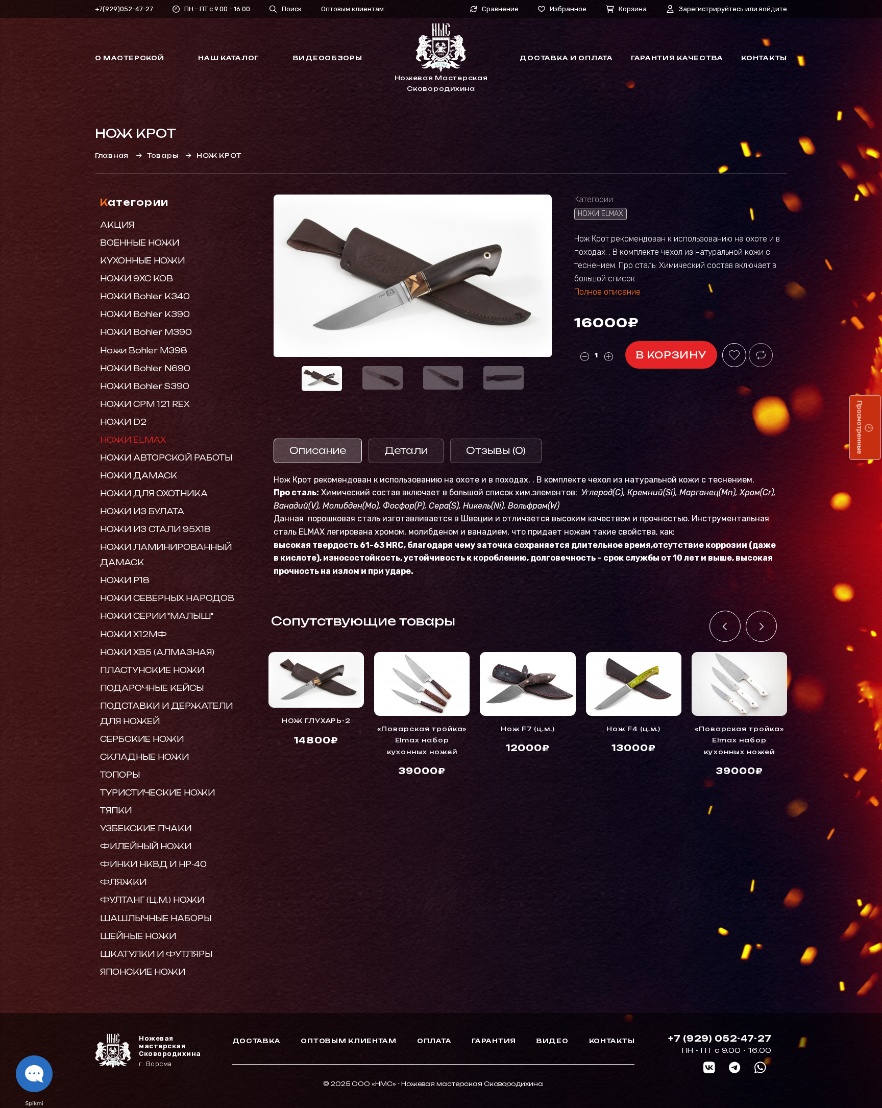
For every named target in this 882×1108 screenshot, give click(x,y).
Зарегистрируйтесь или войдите (733, 9)
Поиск (292, 9)
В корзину (671, 354)
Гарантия (494, 1041)
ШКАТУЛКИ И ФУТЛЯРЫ (156, 954)
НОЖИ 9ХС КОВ (136, 278)
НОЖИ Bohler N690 (145, 368)
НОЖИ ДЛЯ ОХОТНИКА (154, 493)
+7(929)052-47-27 (124, 9)
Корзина (633, 9)
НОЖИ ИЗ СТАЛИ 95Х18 (155, 529)
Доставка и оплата (566, 58)
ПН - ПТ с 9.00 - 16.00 (217, 9)
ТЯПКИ (116, 810)
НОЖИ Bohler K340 (145, 296)
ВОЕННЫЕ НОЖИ (139, 243)
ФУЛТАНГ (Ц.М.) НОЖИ (152, 900)
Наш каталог (228, 58)
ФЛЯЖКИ (123, 882)
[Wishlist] (734, 355)
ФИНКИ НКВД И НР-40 (153, 864)
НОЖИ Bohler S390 (144, 386)
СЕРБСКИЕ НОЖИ (142, 739)
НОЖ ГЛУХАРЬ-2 (316, 721)
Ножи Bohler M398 (143, 350)
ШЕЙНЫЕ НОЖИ (138, 936)
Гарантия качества (677, 58)
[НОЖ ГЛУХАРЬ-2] (316, 680)
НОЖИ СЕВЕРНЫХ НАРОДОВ (167, 598)
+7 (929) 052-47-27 (720, 1038)
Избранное (568, 9)
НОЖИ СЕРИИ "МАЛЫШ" (156, 616)
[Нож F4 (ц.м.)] (633, 684)
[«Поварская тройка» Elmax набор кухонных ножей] (422, 684)
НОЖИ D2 (123, 422)
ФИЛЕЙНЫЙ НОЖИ (145, 846)
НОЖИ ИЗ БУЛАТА (142, 511)
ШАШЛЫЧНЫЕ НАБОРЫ (155, 918)
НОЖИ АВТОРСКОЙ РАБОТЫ (166, 458)
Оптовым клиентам (352, 9)
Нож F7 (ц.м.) (528, 729)
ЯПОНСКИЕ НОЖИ (142, 972)
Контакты (764, 58)
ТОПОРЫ (120, 775)
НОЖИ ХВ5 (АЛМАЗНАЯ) (157, 652)
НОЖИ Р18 (125, 580)
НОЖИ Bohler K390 (145, 314)
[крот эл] (413, 276)
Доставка (256, 1041)
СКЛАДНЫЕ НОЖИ (144, 757)
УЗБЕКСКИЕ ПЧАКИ (145, 828)
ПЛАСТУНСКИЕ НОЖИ (152, 670)
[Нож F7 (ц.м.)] (527, 684)
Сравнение (500, 9)
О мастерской (129, 58)
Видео (552, 1041)
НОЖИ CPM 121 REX (144, 404)
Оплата (434, 1041)
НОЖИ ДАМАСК (138, 475)
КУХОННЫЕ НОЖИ (142, 261)
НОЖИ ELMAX (133, 440)
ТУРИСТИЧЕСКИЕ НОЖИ (157, 793)
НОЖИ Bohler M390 (146, 332)
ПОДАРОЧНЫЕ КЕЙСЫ (152, 688)
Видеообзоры (327, 58)
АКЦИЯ (117, 225)
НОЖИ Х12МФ (133, 634)
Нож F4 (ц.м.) (633, 729)
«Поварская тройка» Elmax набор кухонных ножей (422, 740)
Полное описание (607, 292)
